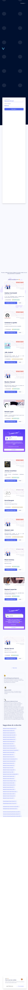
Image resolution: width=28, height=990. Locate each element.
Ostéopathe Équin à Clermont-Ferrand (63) (10, 806)
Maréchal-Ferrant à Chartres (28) (9, 745)
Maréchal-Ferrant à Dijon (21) (8, 754)
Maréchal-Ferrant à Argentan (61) (9, 732)
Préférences (10, 986)
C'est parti (13, 109)
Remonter (14, 667)
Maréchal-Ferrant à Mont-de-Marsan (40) (10, 774)
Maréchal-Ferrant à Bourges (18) (9, 741)
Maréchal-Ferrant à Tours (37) (8, 798)
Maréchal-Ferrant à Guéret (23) (8, 763)
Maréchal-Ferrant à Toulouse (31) (9, 795)
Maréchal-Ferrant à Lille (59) (8, 767)
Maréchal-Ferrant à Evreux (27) (8, 756)
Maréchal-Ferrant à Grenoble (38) (9, 761)
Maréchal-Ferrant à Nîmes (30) (8, 778)
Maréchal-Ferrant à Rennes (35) (8, 789)
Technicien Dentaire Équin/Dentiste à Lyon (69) (11, 811)
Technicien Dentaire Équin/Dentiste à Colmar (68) (12, 816)
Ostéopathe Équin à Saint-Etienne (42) (10, 808)
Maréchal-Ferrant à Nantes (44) (8, 776)
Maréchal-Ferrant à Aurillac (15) (8, 730)
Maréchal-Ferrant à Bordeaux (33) (9, 739)
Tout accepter (21, 986)
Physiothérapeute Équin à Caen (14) (9, 801)
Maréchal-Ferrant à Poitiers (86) (8, 782)
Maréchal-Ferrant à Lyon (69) (8, 772)
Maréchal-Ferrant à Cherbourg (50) (9, 748)
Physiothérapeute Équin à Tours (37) (9, 803)
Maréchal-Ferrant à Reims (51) (8, 787)
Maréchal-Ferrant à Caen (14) (8, 743)
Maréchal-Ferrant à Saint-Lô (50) (9, 793)
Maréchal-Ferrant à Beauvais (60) (9, 737)
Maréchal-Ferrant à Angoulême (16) (9, 728)
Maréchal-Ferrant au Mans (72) (8, 765)
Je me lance (13, 449)
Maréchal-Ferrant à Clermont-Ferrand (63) (10, 750)
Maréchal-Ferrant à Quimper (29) (9, 785)
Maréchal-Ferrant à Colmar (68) (8, 752)
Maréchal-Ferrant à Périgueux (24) (9, 780)
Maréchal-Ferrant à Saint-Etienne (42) (10, 791)
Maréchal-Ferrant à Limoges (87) (9, 769)
